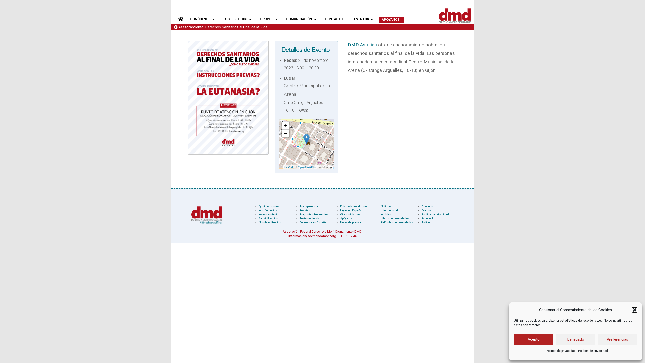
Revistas (305, 210)
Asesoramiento (268, 214)
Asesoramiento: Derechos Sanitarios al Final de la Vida (222, 27)
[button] (634, 309)
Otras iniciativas (350, 214)
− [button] (285, 133)
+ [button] (285, 126)
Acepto (534, 339)
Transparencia (309, 206)
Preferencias (617, 339)
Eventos (426, 210)
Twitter (426, 222)
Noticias (386, 206)
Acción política (268, 210)
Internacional (389, 210)
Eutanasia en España (313, 222)
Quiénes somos (269, 206)
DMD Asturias (362, 45)
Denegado (575, 339)
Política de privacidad (561, 351)
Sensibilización (268, 218)
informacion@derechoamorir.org (312, 236)
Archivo (386, 214)
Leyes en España (351, 210)
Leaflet (288, 167)
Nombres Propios (270, 222)
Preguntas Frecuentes (314, 214)
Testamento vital (310, 218)
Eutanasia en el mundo (355, 206)
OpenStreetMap (307, 167)
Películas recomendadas (397, 222)
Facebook (428, 218)
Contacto (427, 206)
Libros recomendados (395, 218)
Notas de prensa (350, 222)
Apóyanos (346, 218)
